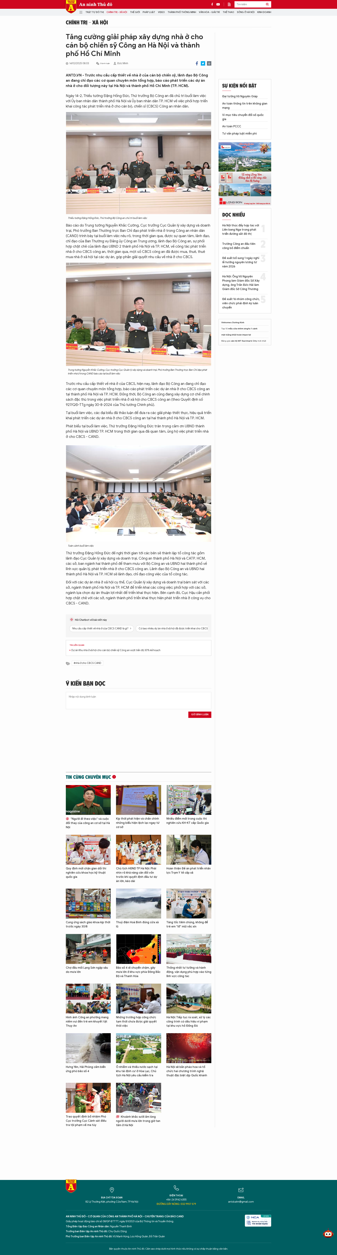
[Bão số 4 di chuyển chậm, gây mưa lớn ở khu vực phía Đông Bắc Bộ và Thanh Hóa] (138, 949)
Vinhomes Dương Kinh (232, 322)
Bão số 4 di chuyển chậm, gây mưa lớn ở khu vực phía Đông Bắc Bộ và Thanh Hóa (138, 972)
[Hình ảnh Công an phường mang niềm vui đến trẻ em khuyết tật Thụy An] (88, 999)
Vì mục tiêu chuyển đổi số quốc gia (243, 117)
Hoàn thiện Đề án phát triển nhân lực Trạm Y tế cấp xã (188, 870)
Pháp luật (149, 12)
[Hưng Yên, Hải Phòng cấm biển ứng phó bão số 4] (88, 1048)
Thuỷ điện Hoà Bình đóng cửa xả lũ (137, 924)
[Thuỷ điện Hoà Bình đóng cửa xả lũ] (138, 903)
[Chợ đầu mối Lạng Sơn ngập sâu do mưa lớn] (88, 949)
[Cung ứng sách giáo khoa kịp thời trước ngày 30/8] (88, 903)
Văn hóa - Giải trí (209, 12)
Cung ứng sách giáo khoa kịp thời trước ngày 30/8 (88, 924)
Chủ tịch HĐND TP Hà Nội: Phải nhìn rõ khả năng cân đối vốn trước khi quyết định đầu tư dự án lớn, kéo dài (136, 875)
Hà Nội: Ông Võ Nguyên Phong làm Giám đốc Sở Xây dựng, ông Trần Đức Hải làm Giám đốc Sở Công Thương (241, 283)
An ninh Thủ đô (95, 4)
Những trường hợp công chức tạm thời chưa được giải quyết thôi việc (136, 1022)
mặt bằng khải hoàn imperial (236, 334)
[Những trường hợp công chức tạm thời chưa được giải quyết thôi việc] (138, 999)
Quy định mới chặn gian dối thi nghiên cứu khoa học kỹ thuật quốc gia (86, 873)
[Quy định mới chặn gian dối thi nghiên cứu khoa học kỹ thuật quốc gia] (88, 850)
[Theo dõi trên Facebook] (213, 4)
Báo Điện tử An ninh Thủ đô (71, 7)
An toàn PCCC (231, 126)
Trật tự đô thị (94, 12)
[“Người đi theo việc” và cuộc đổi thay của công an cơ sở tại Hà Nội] (88, 800)
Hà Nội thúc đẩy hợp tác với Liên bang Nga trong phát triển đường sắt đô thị (240, 230)
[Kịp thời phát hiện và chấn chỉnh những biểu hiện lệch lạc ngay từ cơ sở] (138, 800)
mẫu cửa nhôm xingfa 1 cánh (242, 328)
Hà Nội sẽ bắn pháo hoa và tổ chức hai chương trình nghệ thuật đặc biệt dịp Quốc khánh (186, 1071)
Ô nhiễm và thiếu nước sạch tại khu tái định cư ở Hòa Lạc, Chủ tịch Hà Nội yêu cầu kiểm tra (137, 1071)
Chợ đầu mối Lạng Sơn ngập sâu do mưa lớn (87, 970)
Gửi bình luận (200, 714)
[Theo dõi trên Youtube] (218, 4)
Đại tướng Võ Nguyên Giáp (240, 96)
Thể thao (228, 12)
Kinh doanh (264, 12)
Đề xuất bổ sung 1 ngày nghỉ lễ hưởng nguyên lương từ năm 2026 (240, 262)
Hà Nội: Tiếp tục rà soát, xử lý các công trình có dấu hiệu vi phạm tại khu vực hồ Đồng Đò (188, 1022)
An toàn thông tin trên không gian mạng (244, 106)
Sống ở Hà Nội (246, 12)
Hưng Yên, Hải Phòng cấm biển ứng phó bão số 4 (86, 1069)
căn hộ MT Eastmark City (244, 340)
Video (161, 12)
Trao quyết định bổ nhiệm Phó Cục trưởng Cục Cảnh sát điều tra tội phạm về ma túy (86, 1121)
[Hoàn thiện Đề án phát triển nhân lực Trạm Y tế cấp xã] (188, 850)
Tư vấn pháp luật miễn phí (239, 133)
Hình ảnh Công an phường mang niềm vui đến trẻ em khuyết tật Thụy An (87, 1022)
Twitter (203, 63)
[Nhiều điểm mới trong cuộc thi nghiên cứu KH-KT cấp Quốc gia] (188, 800)
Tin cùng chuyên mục (88, 776)
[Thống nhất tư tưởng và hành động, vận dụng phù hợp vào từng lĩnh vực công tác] (188, 949)
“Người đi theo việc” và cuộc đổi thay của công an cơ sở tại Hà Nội (88, 823)
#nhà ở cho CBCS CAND (87, 663)
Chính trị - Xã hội (117, 12)
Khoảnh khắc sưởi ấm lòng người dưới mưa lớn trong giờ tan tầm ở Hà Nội (138, 1121)
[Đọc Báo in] (230, 4)
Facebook (197, 63)
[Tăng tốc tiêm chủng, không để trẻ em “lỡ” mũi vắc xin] (188, 903)
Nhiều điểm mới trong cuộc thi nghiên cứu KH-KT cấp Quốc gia (187, 821)
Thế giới (135, 12)
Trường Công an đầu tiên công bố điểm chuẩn (238, 246)
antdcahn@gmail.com (241, 1201)
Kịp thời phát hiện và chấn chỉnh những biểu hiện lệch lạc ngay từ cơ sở (138, 823)
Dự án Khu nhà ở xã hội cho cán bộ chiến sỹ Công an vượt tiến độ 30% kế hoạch (115, 650)
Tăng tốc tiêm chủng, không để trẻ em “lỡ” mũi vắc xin (187, 924)
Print (209, 63)
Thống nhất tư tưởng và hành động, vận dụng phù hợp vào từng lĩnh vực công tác (188, 972)
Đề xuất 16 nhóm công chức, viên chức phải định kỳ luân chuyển (241, 303)
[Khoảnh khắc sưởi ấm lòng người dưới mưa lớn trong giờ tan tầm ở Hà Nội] (138, 1098)
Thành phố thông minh (182, 12)
